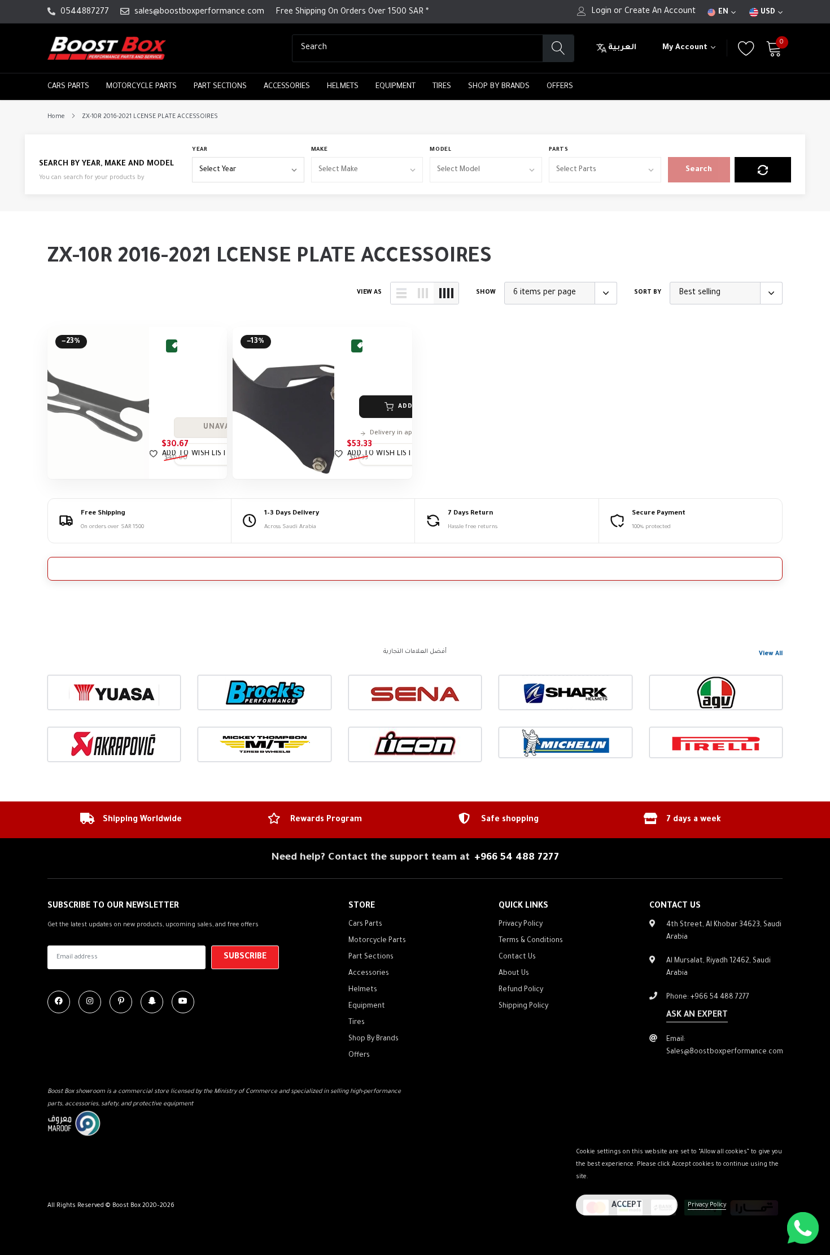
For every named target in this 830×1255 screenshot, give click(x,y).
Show (486, 292)
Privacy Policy (707, 1205)
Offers (560, 86)
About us (514, 974)
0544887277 (84, 12)
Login (601, 11)
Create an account (660, 11)
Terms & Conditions (531, 941)
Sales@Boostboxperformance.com (724, 1052)
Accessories (287, 86)
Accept (626, 1205)
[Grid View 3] (423, 293)
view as (369, 292)
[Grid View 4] (446, 293)
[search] (558, 48)
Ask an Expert (697, 1015)
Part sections (220, 86)
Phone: (707, 997)
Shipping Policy (523, 1006)
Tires (442, 86)
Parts (558, 150)
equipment (395, 86)
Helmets (343, 86)
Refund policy (521, 990)
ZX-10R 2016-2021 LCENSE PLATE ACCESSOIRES (150, 117)
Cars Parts (68, 86)
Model (440, 150)
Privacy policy (521, 925)
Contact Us (517, 957)
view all (771, 654)
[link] (98, 403)
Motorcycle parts (141, 86)
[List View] (401, 293)
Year (200, 150)
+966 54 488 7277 (516, 858)
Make (319, 150)
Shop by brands (499, 86)
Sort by (647, 292)
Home (56, 117)
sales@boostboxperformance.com (199, 12)
